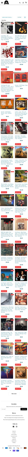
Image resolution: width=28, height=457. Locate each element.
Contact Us (14, 439)
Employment (14, 440)
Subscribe (24, 409)
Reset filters (4, 20)
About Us (14, 431)
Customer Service (14, 436)
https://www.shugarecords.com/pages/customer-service (14, 417)
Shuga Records (17, 445)
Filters (19, 17)
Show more (14, 393)
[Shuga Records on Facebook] (13, 426)
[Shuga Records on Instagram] (16, 426)
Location (14, 432)
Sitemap (14, 442)
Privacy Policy (14, 434)
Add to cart (4, 43)
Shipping (14, 437)
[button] (25, 17)
